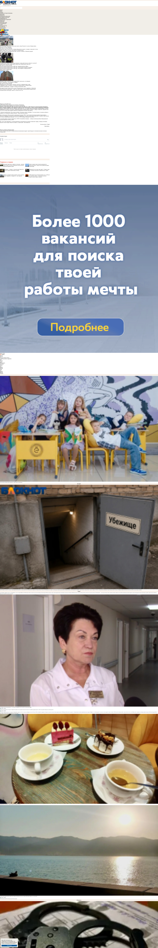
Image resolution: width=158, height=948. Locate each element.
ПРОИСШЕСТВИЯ (3, 22)
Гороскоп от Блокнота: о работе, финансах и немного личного (11, 804)
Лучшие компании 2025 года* (5, 52)
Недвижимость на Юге (4, 70)
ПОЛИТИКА (2, 21)
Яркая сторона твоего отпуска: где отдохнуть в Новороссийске (12, 50)
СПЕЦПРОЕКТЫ (3, 23)
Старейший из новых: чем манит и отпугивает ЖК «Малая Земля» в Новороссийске (15, 85)
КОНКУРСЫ (2, 15)
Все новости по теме (4, 48)
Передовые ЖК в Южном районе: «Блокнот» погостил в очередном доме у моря (15, 84)
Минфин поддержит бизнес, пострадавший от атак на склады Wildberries (13, 592)
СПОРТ (1, 24)
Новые (1, 142)
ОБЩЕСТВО (2, 20)
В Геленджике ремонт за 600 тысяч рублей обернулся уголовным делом (42, 709)
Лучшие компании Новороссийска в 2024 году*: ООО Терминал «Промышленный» (15, 68)
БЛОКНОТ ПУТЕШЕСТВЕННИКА (6, 13)
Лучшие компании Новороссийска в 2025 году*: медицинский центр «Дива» (14, 66)
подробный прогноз (3, 358)
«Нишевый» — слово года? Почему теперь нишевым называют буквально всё (108, 592)
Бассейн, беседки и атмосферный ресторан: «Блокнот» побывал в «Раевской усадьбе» (16, 51)
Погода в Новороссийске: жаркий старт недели (9, 896)
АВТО (1, 11)
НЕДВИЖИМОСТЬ (3, 18)
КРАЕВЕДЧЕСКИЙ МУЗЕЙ (5, 16)
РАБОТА (7, 30)
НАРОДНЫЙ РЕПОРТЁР (4, 17)
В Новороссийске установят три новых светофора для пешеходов (35, 592)
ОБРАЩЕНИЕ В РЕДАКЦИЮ (5, 19)
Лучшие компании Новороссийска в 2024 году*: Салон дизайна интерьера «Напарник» (16, 67)
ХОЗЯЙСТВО (2, 26)
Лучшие (6, 142)
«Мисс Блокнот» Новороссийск (6, 69)
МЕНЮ (1, 10)
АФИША (1, 12)
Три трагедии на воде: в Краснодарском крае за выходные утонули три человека (59, 592)
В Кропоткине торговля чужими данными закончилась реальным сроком (84, 592)
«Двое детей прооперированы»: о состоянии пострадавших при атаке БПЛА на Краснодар (15, 707)
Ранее (11, 142)
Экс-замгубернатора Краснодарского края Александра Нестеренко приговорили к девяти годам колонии (137, 592)
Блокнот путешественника (5, 35)
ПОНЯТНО (9, 945)
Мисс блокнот (5, 34)
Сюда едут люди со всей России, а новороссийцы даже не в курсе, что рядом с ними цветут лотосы (19, 49)
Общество (2, 103)
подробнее (9, 358)
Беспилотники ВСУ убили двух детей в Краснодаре (9, 898)
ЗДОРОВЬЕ (2, 14)
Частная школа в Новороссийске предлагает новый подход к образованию (11, 482)
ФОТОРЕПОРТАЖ (3, 25)
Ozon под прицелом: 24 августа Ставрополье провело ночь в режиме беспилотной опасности (16, 709)
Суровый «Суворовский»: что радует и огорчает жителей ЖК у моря (13, 86)
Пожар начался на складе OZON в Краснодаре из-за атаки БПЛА (27, 896)
